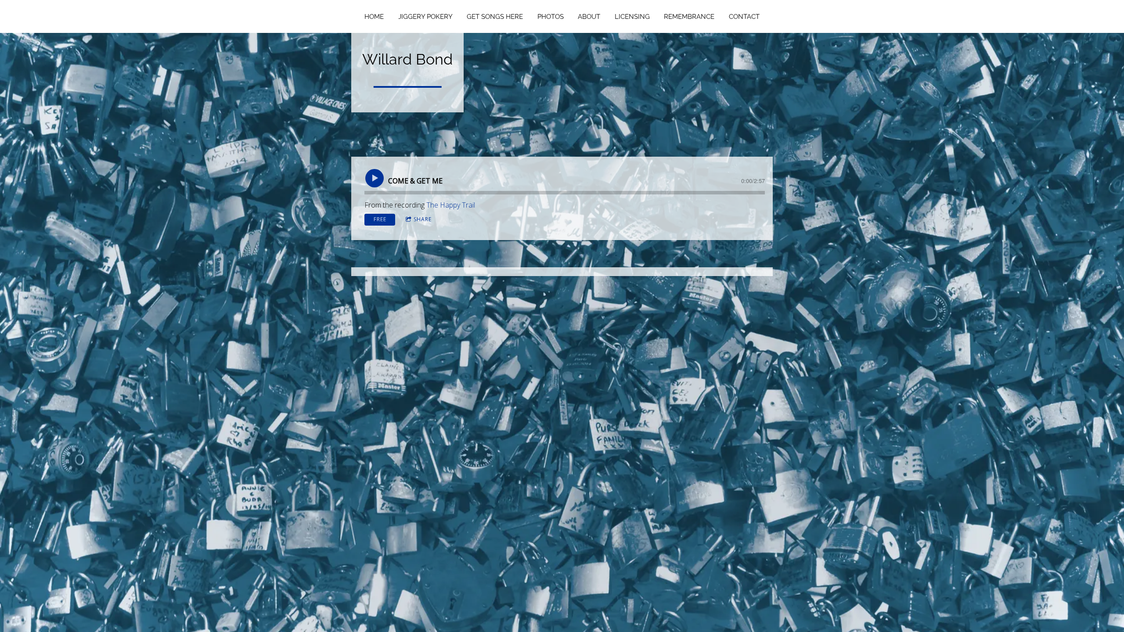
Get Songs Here (495, 17)
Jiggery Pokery (425, 17)
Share (423, 219)
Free (380, 219)
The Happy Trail (450, 205)
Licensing (632, 17)
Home (374, 17)
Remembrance (689, 17)
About (589, 17)
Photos (550, 17)
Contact (744, 17)
